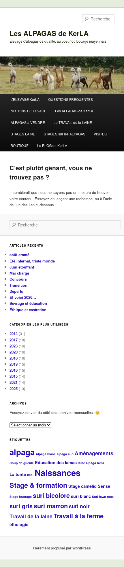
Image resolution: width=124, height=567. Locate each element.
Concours (18, 279)
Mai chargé (19, 273)
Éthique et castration (28, 309)
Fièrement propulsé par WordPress (62, 548)
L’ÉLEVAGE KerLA (25, 99)
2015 (14, 376)
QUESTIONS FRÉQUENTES (70, 99)
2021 (14, 382)
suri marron (51, 505)
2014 (14, 333)
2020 (14, 352)
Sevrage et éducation (28, 303)
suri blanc (81, 496)
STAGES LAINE (23, 133)
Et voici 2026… (23, 297)
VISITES (100, 133)
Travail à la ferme (79, 515)
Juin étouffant (22, 267)
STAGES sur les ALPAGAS (64, 133)
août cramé (19, 254)
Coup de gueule (22, 463)
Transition (18, 285)
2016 (14, 370)
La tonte (18, 474)
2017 (14, 340)
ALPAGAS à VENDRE (28, 122)
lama (100, 463)
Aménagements (94, 453)
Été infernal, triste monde (32, 261)
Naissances (57, 472)
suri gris (21, 506)
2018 (14, 358)
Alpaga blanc (46, 454)
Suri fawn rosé (103, 496)
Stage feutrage (21, 496)
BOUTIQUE (20, 145)
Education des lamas (56, 462)
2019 (14, 364)
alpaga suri (65, 454)
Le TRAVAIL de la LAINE (73, 122)
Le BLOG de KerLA (52, 145)
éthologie (19, 524)
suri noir (79, 506)
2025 (14, 388)
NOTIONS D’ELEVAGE (28, 110)
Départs (16, 291)
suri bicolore (51, 495)
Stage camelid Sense (89, 486)
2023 (14, 346)
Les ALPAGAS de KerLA (49, 33)
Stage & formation (38, 485)
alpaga (22, 452)
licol (30, 474)
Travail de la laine (31, 516)
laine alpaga (87, 463)
